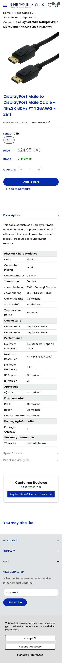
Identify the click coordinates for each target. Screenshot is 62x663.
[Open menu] (5, 5)
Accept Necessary (30, 646)
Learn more (12, 629)
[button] (31, 215)
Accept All (30, 638)
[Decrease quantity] (21, 169)
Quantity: (9, 169)
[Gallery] (31, 60)
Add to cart (31, 182)
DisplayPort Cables (15, 122)
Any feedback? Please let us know (31, 494)
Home (7, 13)
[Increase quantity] (38, 169)
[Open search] (37, 5)
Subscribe (15, 602)
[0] (56, 5)
